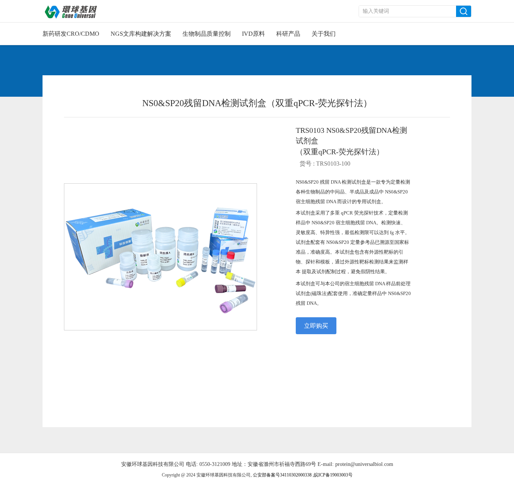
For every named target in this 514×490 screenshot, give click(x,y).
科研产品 (288, 33)
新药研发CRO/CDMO (71, 33)
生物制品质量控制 (206, 33)
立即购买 (316, 326)
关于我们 (324, 33)
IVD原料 (253, 33)
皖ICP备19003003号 (334, 475)
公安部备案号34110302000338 (283, 475)
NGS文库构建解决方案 (141, 33)
